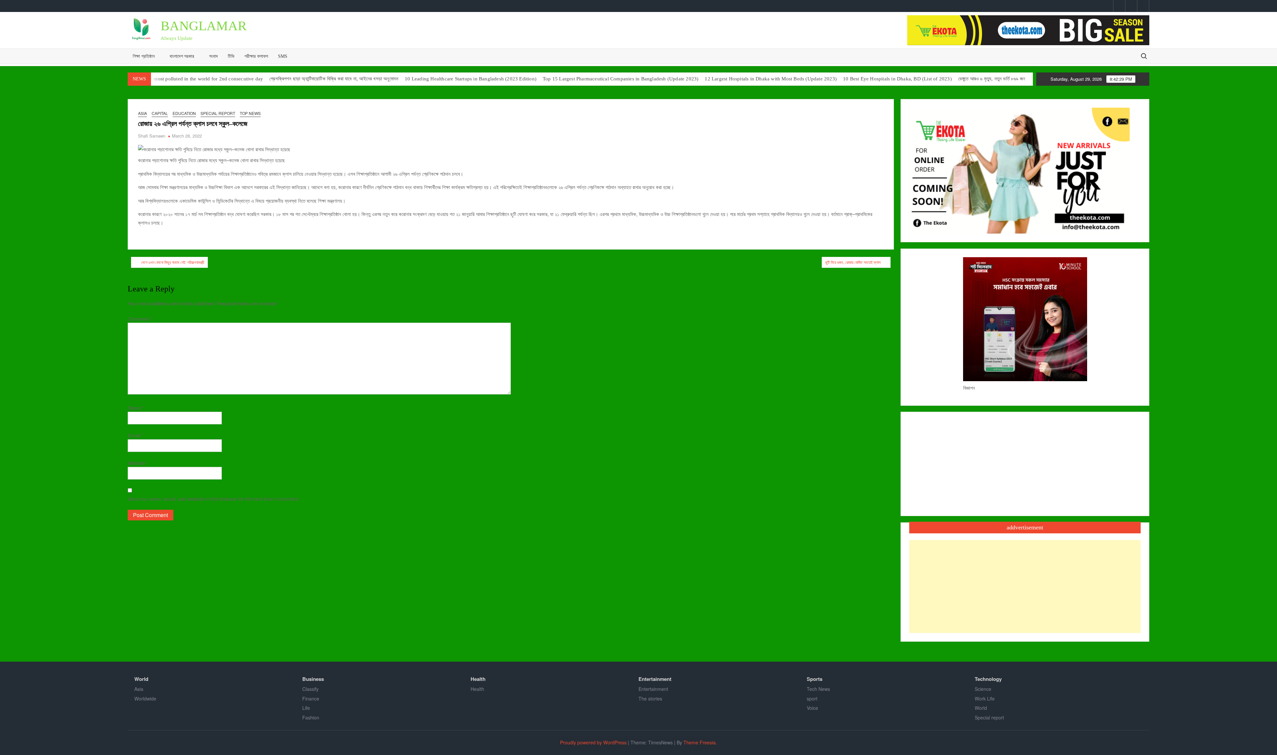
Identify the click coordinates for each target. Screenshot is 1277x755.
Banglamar (204, 25)
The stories (650, 698)
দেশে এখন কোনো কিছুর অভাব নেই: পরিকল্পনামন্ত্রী (172, 262)
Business (313, 679)
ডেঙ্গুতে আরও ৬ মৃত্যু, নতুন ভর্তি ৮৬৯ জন (991, 78)
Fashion (310, 717)
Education (184, 113)
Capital (160, 113)
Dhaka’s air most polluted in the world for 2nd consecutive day (195, 78)
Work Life (985, 698)
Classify (310, 689)
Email (135, 435)
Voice (812, 707)
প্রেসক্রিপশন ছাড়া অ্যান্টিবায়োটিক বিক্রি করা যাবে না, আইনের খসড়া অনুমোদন (333, 78)
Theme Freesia (699, 742)
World (141, 679)
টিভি (231, 56)
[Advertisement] (1025, 586)
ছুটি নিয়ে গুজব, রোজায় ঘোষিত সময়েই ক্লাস (853, 262)
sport (812, 698)
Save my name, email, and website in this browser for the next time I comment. (213, 498)
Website (136, 462)
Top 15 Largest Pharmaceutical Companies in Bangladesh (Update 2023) (620, 78)
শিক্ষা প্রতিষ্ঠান (144, 56)
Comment (140, 318)
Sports (814, 679)
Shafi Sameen (151, 136)
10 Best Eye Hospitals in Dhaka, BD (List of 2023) (897, 78)
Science (983, 689)
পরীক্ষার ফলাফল (256, 56)
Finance (310, 698)
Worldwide (145, 698)
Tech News (818, 689)
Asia (142, 113)
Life (306, 707)
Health (478, 679)
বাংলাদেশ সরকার (182, 56)
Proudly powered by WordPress (593, 742)
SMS (282, 56)
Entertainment (654, 679)
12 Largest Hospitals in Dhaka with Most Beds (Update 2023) (771, 78)
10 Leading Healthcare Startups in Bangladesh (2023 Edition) (470, 78)
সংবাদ (213, 56)
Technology (988, 679)
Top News (250, 113)
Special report (218, 113)
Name (136, 407)
